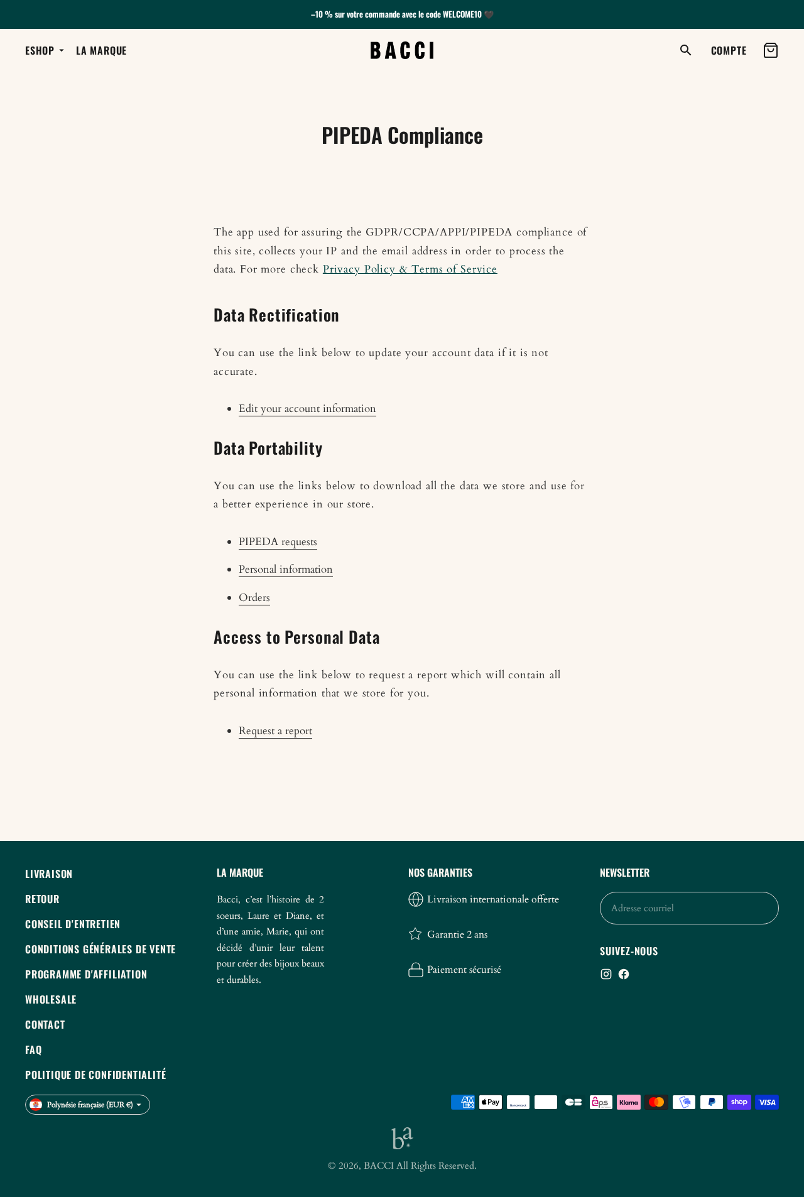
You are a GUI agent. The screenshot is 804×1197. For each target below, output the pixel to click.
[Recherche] (686, 50)
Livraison (49, 873)
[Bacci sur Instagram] (606, 974)
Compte (729, 50)
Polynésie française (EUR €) (90, 1105)
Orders (254, 597)
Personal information (286, 569)
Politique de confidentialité (95, 1074)
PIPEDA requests (278, 541)
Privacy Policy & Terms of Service (410, 269)
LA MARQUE (101, 50)
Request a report (275, 730)
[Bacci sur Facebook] (623, 974)
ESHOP (40, 50)
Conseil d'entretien (73, 923)
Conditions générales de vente (100, 948)
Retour (42, 898)
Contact (45, 1024)
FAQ (33, 1049)
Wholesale (51, 999)
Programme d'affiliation (86, 974)
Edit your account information (307, 408)
